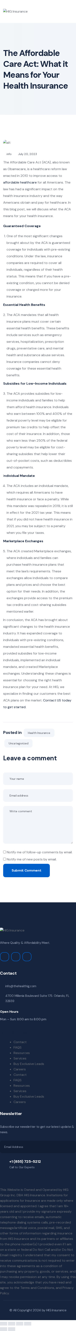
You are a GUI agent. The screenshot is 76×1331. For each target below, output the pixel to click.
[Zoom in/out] (3, 1324)
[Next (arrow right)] (11, 1329)
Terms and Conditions (37, 1288)
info (9, 154)
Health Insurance (39, 733)
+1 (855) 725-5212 (25, 1161)
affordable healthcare (20, 182)
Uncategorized (18, 743)
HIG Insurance (56, 1310)
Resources (22, 1053)
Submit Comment (26, 870)
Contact (20, 1042)
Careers (20, 1069)
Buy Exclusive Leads (29, 1064)
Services (20, 1058)
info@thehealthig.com (20, 986)
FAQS (18, 1047)
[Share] (19, 1324)
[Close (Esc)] (27, 1324)
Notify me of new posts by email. (32, 859)
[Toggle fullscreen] (11, 1324)
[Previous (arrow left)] (3, 1329)
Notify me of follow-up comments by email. (39, 852)
